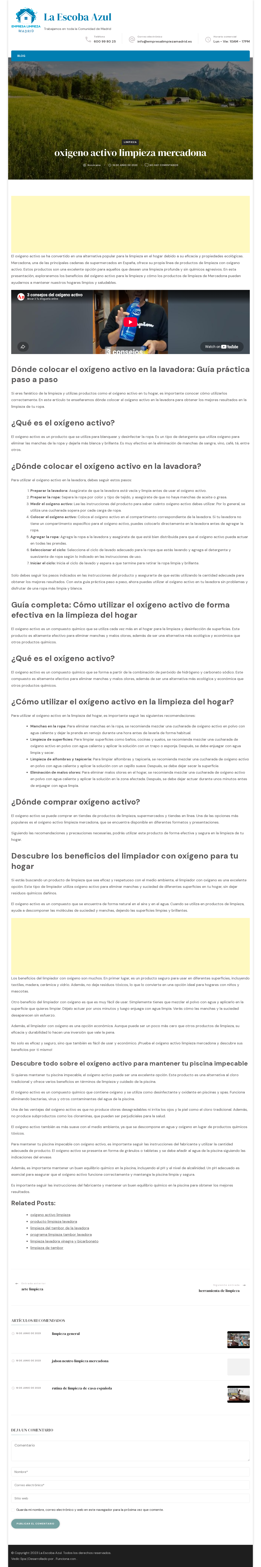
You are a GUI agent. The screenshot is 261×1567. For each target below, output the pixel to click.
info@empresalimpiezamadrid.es (164, 41)
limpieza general (66, 1333)
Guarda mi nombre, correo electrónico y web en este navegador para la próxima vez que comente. (90, 1510)
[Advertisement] (130, 224)
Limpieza (130, 142)
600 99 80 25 (105, 41)
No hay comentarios (163, 165)
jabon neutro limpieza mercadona (80, 1360)
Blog (21, 56)
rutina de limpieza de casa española (82, 1388)
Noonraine (94, 165)
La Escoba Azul (78, 17)
